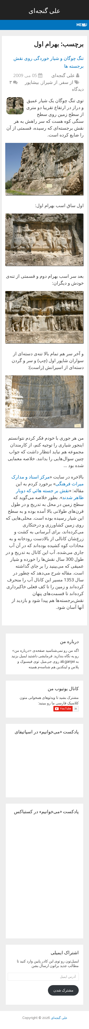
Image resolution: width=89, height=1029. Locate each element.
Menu (81, 25)
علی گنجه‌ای (44, 10)
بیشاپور (32, 82)
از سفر (66, 82)
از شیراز (49, 82)
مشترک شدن (63, 990)
